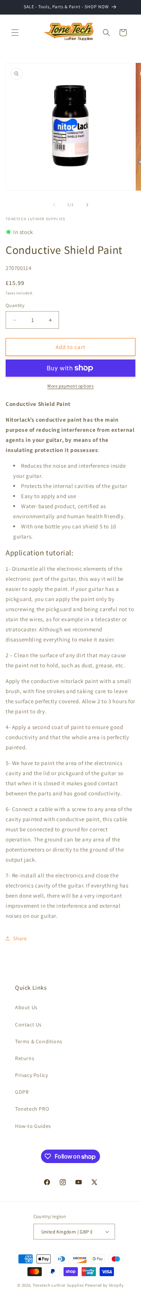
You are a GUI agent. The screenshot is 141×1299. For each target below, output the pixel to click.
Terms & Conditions (38, 1041)
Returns (24, 1058)
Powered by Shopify (104, 1285)
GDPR (22, 1092)
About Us (26, 1007)
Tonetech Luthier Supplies (58, 1285)
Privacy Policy (31, 1075)
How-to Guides (33, 1126)
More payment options (70, 386)
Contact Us (28, 1024)
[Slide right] (87, 205)
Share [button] (20, 938)
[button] (15, 32)
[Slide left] (54, 205)
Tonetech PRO (32, 1108)
